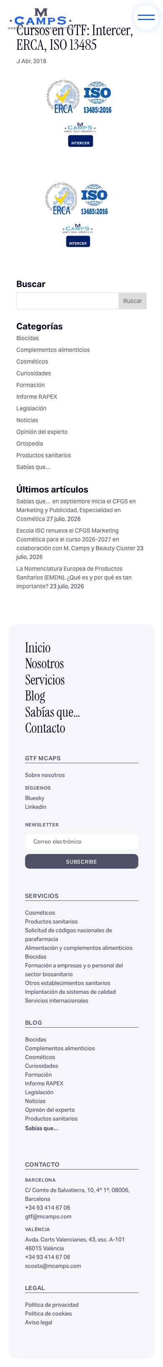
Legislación (31, 409)
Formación (30, 386)
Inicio (38, 649)
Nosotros (44, 665)
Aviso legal (38, 1323)
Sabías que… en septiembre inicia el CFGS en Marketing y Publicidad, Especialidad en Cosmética (76, 511)
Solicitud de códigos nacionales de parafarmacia (68, 935)
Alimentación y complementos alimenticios (78, 948)
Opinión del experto (42, 432)
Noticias (27, 421)
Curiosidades (33, 374)
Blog (35, 697)
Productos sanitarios (43, 456)
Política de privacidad (52, 1305)
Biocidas (27, 339)
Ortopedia (29, 444)
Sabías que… (33, 468)
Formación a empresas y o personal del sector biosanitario (74, 970)
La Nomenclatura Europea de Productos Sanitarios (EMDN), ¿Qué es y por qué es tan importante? (74, 578)
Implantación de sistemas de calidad (70, 992)
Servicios (45, 681)
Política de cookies (48, 1314)
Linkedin (35, 807)
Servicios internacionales (56, 1001)
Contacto (45, 729)
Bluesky (34, 799)
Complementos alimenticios (53, 350)
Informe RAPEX (36, 397)
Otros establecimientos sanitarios (67, 984)
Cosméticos (32, 362)
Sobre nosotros (45, 776)
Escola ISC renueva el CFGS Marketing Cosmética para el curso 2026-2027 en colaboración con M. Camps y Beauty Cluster (75, 540)
